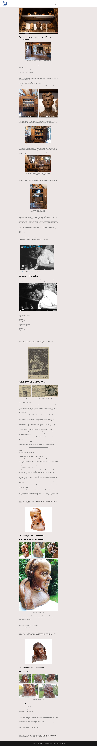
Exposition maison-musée (44, 239)
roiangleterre (55, 501)
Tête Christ (45, 736)
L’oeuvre (74, 4)
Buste (41, 634)
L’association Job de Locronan (86, 4)
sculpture (33, 239)
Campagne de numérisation (35, 634)
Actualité (51, 4)
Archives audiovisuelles (28, 276)
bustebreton (42, 341)
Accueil (44, 4)
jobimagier (43, 501)
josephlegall (21, 239)
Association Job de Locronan (42, 743)
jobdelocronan (21, 342)
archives (38, 341)
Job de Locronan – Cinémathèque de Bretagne (27, 313)
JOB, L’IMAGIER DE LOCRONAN (33, 382)
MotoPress (53, 743)
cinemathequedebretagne (48, 341)
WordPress (64, 743)
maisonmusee (29, 239)
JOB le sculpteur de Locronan (62, 4)
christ (49, 735)
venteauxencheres (25, 736)
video (36, 342)
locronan (24, 239)
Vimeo (50, 313)
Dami (23, 341)
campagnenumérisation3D (46, 633)
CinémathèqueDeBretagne (43, 313)
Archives (43, 342)
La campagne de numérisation (31, 536)
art (36, 633)
